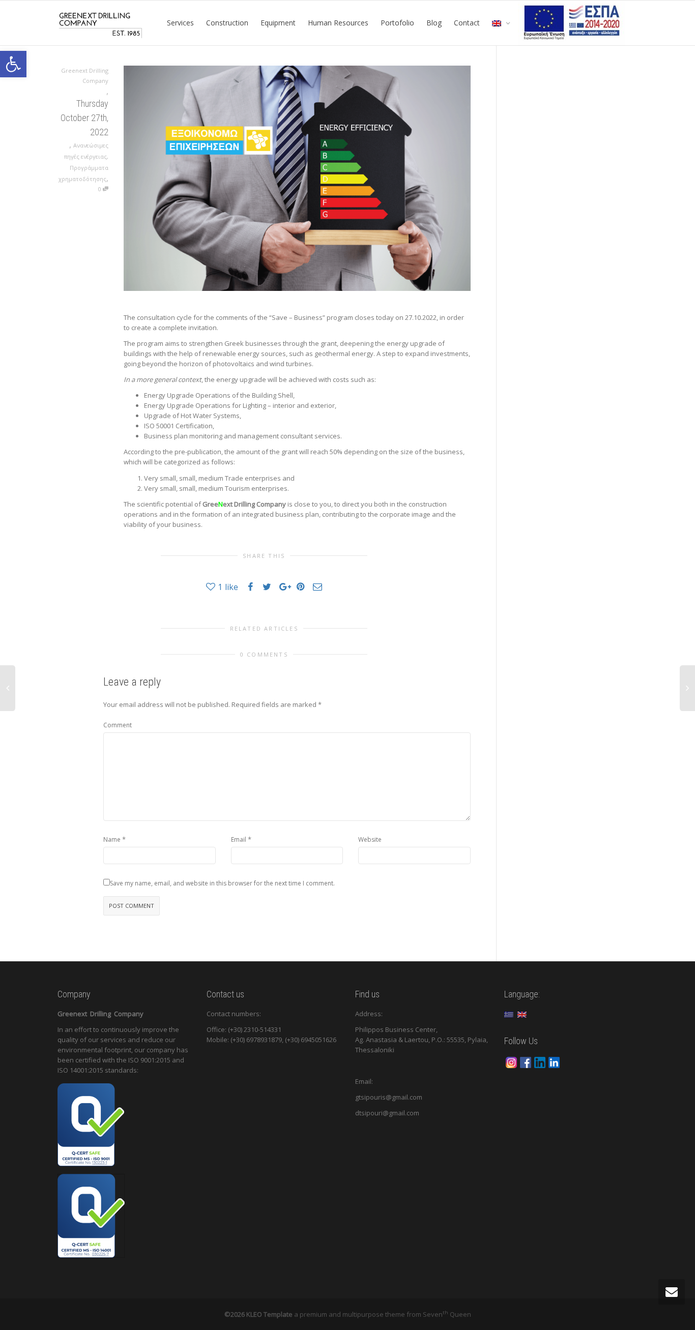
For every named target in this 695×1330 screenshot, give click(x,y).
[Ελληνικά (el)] (508, 1013)
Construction (227, 22)
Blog (434, 22)
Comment (117, 725)
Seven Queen (447, 1314)
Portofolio (397, 22)
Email (238, 839)
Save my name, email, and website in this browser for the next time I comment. (222, 883)
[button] (13, 64)
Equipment (278, 22)
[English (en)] (522, 1013)
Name (112, 839)
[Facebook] (525, 1062)
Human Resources (338, 22)
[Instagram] (511, 1062)
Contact (467, 22)
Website (370, 839)
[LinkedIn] (540, 1062)
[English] (499, 23)
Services (180, 22)
